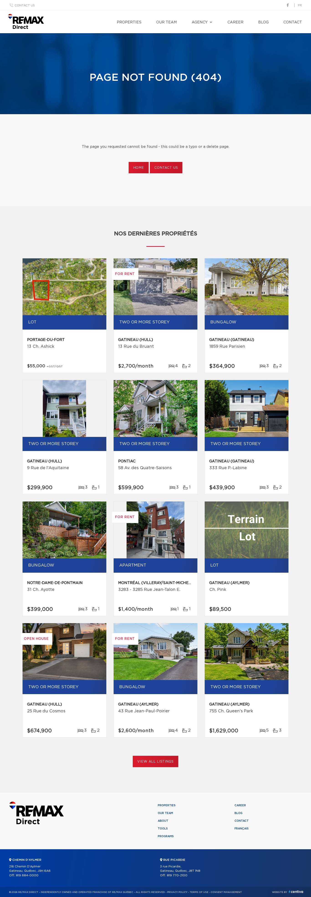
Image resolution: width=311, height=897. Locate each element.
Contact (292, 22)
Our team (166, 22)
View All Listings (155, 761)
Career (235, 22)
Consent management (226, 892)
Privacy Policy (177, 892)
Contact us (25, 5)
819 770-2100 (177, 875)
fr (300, 5)
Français (242, 828)
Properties (129, 22)
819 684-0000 (27, 875)
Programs (166, 836)
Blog (263, 22)
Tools (163, 828)
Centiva (296, 891)
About (163, 820)
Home (138, 167)
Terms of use (199, 892)
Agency (200, 22)
